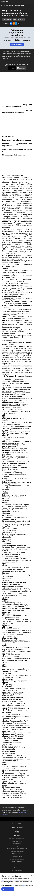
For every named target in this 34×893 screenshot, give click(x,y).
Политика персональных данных (17, 848)
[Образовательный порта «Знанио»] (4, 2)
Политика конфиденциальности (17, 846)
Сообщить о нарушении (17, 859)
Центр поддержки (17, 861)
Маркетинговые (29, 885)
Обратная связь (17, 853)
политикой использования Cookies (10, 880)
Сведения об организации (17, 838)
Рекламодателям (17, 856)
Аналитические (19, 885)
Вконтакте (17, 868)
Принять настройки (8, 889)
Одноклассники (17, 870)
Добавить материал (17, 44)
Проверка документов (17, 851)
